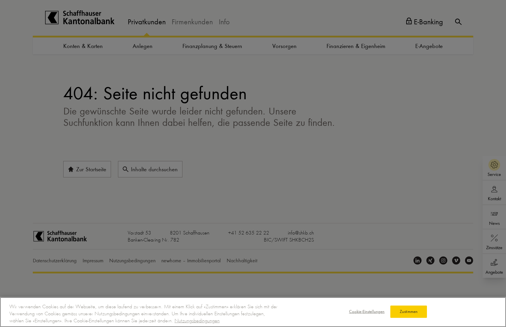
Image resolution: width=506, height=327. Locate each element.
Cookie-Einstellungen (367, 311)
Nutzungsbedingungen (197, 320)
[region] (253, 312)
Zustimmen (409, 311)
